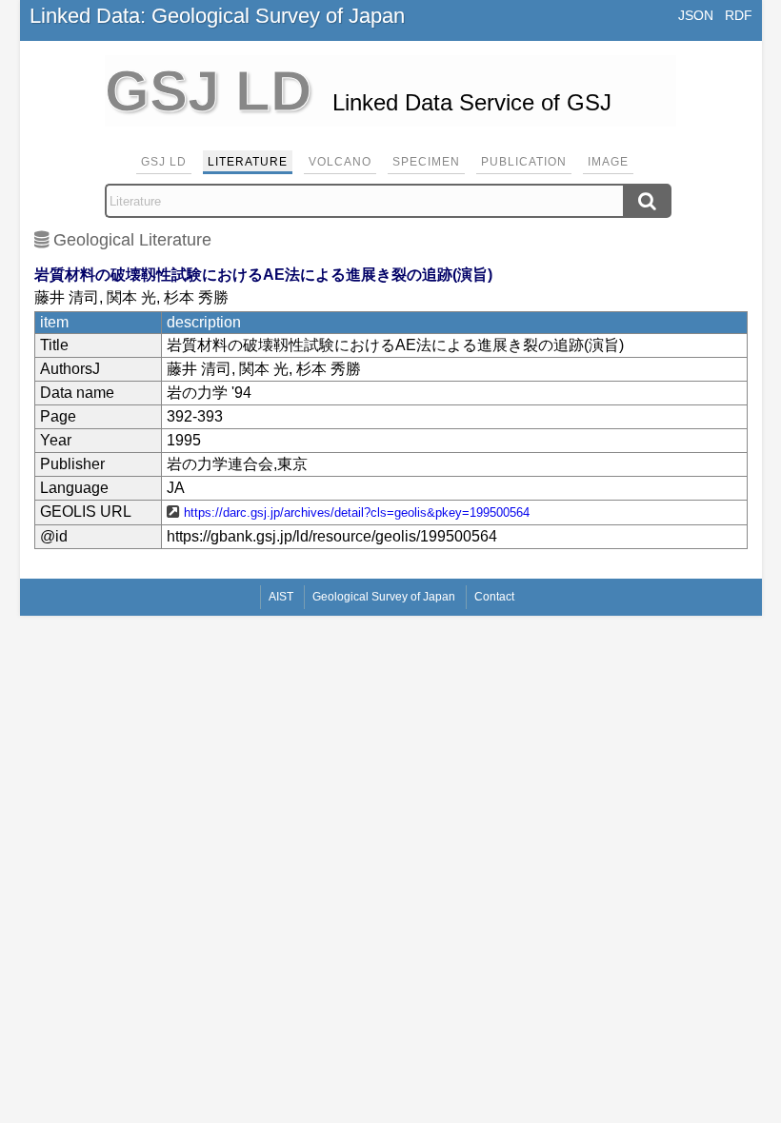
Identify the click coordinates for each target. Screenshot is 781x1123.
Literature (248, 161)
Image (608, 161)
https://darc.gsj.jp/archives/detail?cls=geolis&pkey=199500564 (357, 512)
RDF (738, 15)
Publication (524, 161)
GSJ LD (164, 161)
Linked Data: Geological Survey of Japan (217, 16)
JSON (695, 15)
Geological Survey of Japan (383, 596)
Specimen (426, 161)
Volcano (340, 161)
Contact (494, 596)
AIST (281, 596)
